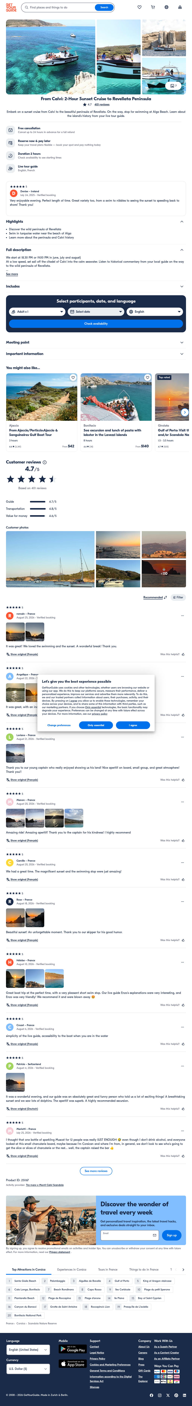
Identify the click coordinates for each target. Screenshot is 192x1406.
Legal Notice (97, 1352)
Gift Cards (144, 1370)
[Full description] (182, 250)
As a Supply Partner (165, 1346)
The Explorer (143, 1379)
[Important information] (182, 354)
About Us (143, 1346)
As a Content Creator (166, 1352)
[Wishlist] (140, 7)
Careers (142, 1352)
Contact (94, 1346)
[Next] (185, 412)
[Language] (167, 7)
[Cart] (153, 7)
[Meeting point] (182, 342)
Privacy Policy (97, 1358)
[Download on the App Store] (73, 1364)
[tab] (28, 1270)
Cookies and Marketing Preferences (110, 1364)
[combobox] (58, 7)
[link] (41, 412)
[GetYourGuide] (11, 7)
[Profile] (180, 7)
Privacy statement (59, 1252)
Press (141, 1364)
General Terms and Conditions (107, 1370)
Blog (141, 1358)
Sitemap (94, 1387)
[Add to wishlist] (73, 377)
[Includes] (182, 286)
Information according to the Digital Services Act (111, 1379)
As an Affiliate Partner (167, 1358)
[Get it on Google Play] (73, 1349)
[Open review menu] (182, 615)
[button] (96, 104)
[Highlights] (182, 222)
